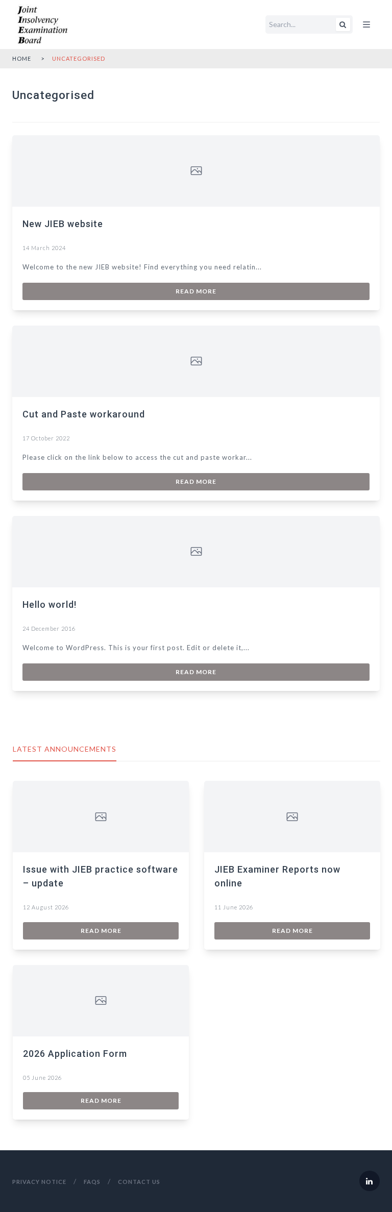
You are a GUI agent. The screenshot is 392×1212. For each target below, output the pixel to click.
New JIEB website (62, 223)
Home (21, 58)
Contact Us (139, 1181)
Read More (196, 291)
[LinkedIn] (369, 1181)
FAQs (92, 1181)
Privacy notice (39, 1181)
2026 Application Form (75, 1053)
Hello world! (49, 604)
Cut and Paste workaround (83, 414)
